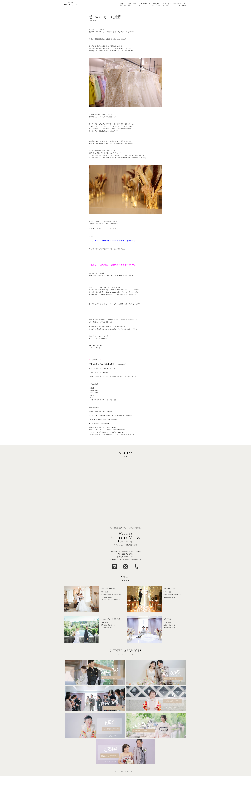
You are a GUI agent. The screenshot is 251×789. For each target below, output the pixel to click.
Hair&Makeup (144, 3)
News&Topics (179, 3)
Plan (122, 3)
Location (167, 3)
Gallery (155, 3)
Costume (132, 3)
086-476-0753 (127, 554)
